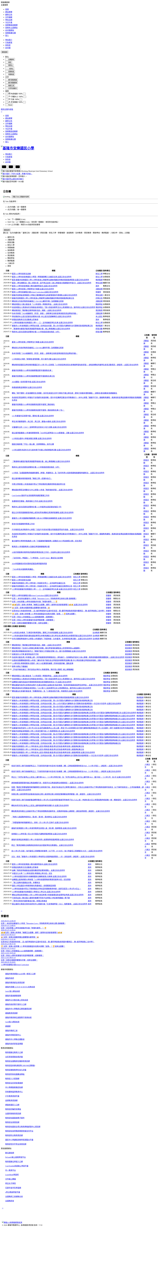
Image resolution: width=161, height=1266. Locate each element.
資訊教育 (99, 310)
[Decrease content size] (6, 94)
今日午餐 (8, 22)
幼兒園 (8, 48)
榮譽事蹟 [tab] (10, 248)
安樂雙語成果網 (11, 25)
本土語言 (99, 316)
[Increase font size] (24, 97)
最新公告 (8, 15)
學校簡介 (8, 40)
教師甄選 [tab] (10, 261)
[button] (4, 52)
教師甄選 (99, 280)
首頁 (7, 9)
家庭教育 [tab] (10, 250)
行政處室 (8, 42)
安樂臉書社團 (10, 33)
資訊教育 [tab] (10, 255)
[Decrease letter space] (6, 102)
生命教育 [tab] (10, 253)
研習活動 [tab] (10, 242)
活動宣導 (99, 289)
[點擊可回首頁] (17, 148)
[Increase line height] (20, 99)
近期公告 (99, 298)
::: (1, 111)
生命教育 (96, 633)
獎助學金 (99, 304)
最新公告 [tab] (10, 237)
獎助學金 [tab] (10, 258)
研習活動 (99, 329)
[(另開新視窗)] (16, 174)
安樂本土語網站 (11, 28)
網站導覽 (8, 12)
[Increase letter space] (24, 102)
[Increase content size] (24, 94)
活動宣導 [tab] (10, 240)
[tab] (82, 237)
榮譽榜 (98, 292)
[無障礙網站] (12, 1222)
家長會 (8, 45)
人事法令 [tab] (10, 263)
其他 (97, 286)
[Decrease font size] (6, 97)
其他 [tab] (9, 266)
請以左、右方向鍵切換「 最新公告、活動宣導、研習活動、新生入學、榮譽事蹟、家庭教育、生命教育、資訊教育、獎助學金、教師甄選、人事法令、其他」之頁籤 (66, 233)
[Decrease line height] (6, 99)
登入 (7, 35)
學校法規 (8, 20)
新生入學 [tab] (10, 245)
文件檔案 (8, 17)
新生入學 (99, 274)
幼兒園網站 (9, 30)
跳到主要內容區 (7, 109)
